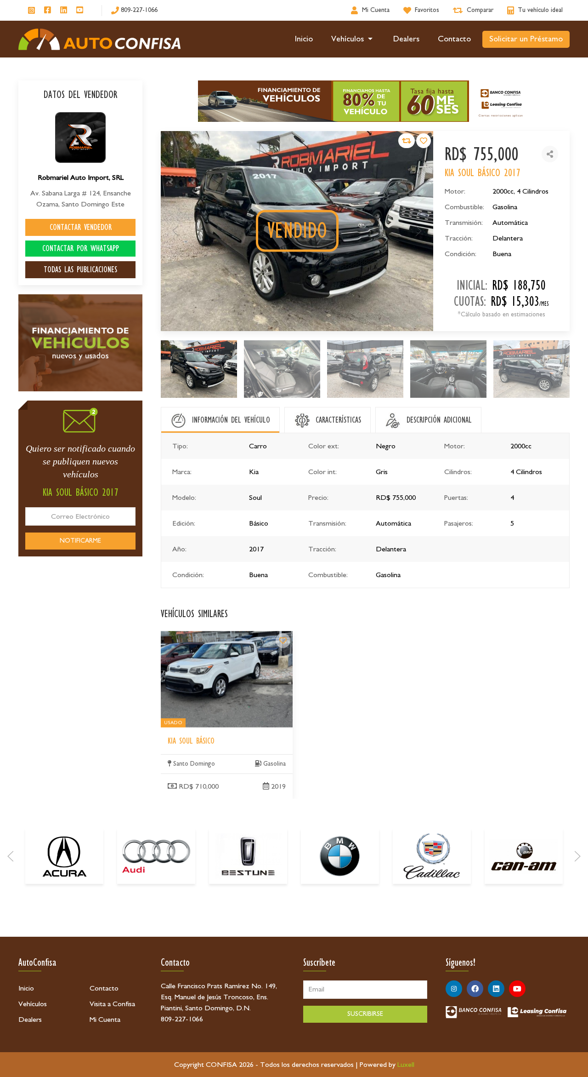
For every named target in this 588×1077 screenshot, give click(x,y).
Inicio (304, 39)
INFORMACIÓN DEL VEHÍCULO (231, 419)
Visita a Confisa (112, 1004)
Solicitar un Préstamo (526, 39)
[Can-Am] (524, 856)
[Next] (577, 856)
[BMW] (340, 856)
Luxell (405, 1064)
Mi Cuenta (105, 1019)
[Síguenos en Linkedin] (63, 11)
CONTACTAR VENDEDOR (81, 227)
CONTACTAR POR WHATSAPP (80, 248)
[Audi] (156, 856)
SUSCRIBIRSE (365, 1014)
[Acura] (64, 856)
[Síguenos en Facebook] (47, 11)
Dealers (406, 39)
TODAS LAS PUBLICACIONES (80, 269)
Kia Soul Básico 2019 (192, 636)
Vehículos (347, 39)
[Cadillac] (432, 856)
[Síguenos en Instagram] (31, 10)
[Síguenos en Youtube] (79, 11)
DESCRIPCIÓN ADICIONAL (439, 419)
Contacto (454, 39)
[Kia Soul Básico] (283, 640)
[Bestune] (248, 856)
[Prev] (10, 856)
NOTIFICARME (80, 541)
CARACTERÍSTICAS (338, 419)
